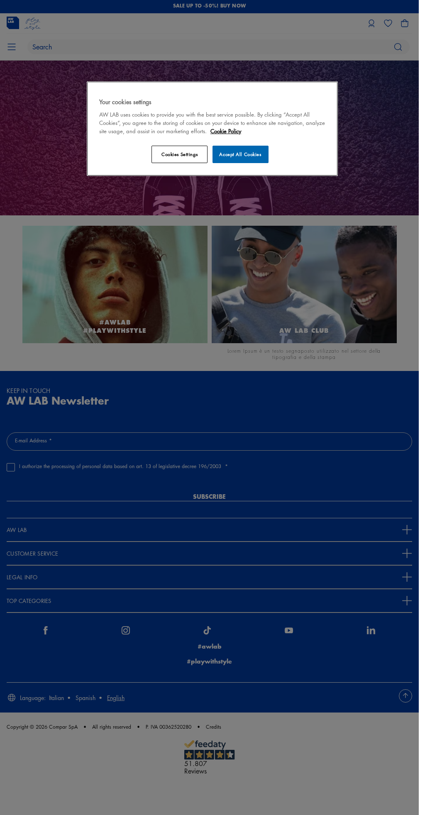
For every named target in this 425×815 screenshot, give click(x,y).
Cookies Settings (179, 154)
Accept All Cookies (240, 154)
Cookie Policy (225, 131)
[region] (212, 128)
